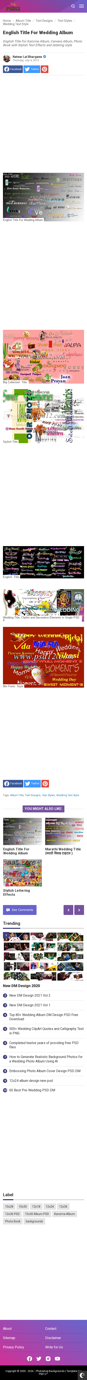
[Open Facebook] (29, 1358)
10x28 (9, 1206)
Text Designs (33, 795)
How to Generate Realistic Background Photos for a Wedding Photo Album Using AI (46, 1059)
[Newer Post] (79, 910)
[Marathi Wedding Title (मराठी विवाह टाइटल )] (64, 831)
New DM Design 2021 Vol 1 (29, 1005)
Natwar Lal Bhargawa (27, 56)
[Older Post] (68, 910)
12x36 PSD (12, 1214)
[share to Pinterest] (44, 69)
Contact (50, 1329)
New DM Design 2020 (21, 986)
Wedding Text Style (67, 795)
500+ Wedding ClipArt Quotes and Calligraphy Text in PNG (46, 1031)
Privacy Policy (13, 1347)
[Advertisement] (43, 124)
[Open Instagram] (48, 1358)
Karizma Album (64, 1214)
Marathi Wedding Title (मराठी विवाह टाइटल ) (63, 851)
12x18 (36, 1206)
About (7, 1329)
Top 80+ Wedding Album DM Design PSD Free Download (43, 1017)
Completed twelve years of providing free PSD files (44, 1045)
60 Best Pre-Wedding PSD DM (32, 1090)
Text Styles (48, 795)
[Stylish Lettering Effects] (22, 873)
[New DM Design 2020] (43, 956)
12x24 (50, 1206)
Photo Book (12, 1221)
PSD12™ (43, 1374)
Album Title (17, 795)
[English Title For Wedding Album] (22, 831)
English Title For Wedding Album (16, 851)
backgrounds (34, 1221)
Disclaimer (53, 1338)
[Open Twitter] (38, 1358)
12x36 (63, 1206)
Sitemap (9, 1338)
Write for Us (54, 1347)
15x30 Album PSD (37, 1214)
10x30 (23, 1206)
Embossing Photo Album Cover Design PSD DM (44, 1071)
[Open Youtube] (57, 1358)
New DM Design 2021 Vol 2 (29, 995)
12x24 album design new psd (31, 1081)
